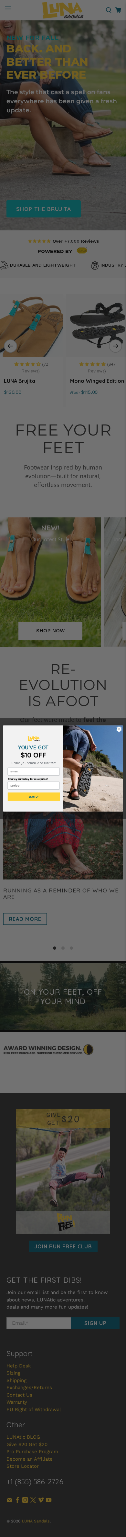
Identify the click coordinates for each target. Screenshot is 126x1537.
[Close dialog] (119, 729)
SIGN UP (33, 796)
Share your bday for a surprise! (28, 779)
